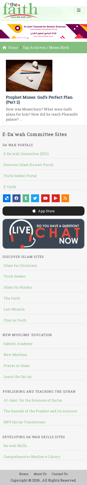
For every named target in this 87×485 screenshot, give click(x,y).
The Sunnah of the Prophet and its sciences (40, 411)
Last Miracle (14, 309)
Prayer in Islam (17, 365)
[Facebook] (16, 198)
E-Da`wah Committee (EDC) (26, 153)
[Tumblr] (26, 198)
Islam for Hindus (18, 287)
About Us (40, 474)
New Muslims (15, 354)
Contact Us (60, 474)
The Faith (12, 298)
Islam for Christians (20, 265)
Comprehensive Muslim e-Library (32, 456)
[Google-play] (56, 198)
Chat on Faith (15, 320)
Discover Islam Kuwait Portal (28, 164)
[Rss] (65, 198)
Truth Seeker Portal (20, 175)
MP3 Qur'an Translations (24, 422)
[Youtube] (45, 198)
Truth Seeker (15, 276)
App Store (46, 211)
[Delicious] (7, 198)
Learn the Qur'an (18, 376)
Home (24, 474)
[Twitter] (35, 198)
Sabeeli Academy (18, 343)
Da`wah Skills (15, 445)
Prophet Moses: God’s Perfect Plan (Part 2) (39, 99)
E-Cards (10, 186)
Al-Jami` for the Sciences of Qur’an (33, 400)
